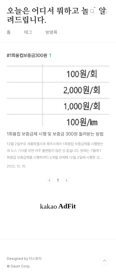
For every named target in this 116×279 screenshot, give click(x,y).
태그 (28, 32)
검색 (92, 11)
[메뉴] (105, 11)
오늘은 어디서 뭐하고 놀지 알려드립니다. (56, 11)
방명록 (51, 32)
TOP (104, 260)
